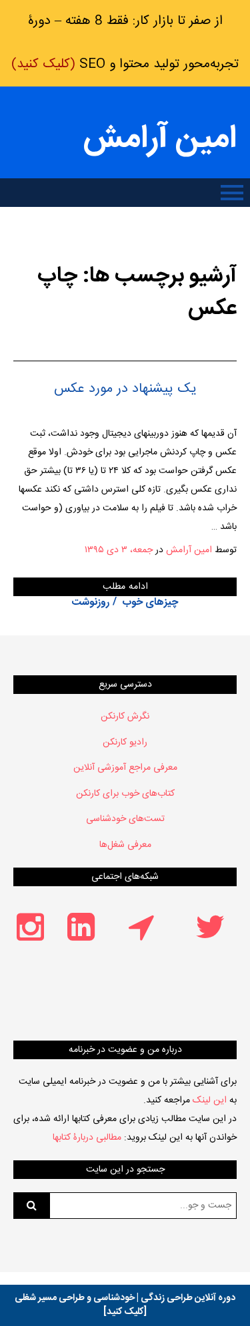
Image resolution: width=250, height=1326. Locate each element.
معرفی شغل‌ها (125, 845)
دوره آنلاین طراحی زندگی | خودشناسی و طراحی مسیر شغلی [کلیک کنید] (125, 1305)
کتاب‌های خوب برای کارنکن (125, 794)
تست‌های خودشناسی (125, 819)
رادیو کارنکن (125, 742)
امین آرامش (160, 139)
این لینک (210, 1100)
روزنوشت (90, 602)
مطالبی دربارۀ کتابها (87, 1138)
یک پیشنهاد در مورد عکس (125, 389)
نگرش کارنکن (125, 717)
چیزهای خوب (150, 602)
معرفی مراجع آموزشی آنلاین (125, 768)
